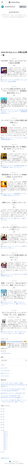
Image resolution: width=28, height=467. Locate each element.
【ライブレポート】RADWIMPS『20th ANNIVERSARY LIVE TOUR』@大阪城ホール (12, 396)
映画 (14, 287)
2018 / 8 (5, 438)
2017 (3, 452)
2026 (3, 409)
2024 (3, 414)
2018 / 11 (5, 433)
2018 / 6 (5, 441)
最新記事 (3, 380)
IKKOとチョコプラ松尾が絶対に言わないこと (14, 256)
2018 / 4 (5, 444)
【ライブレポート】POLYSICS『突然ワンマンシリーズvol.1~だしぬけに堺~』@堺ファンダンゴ (14, 400)
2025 (3, 411)
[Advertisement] (14, 35)
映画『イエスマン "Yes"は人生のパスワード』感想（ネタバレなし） (14, 284)
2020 (3, 425)
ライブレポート (12, 317)
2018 (3, 430)
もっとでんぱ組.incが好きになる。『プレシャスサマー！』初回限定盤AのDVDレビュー (14, 91)
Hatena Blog (12, 463)
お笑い (14, 125)
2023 (3, 417)
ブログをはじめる (5, 370)
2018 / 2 (5, 447)
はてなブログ (4, 368)
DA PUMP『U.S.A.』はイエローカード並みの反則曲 (14, 62)
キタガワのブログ (10, 6)
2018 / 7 (5, 439)
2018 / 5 (5, 443)
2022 (3, 419)
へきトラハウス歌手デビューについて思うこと (14, 228)
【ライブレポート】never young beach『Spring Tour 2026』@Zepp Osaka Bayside (13, 389)
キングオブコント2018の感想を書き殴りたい (14, 121)
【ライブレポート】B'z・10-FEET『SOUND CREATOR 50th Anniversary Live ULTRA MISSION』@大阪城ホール (14, 384)
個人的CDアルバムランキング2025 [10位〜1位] (13, 393)
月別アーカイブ (5, 405)
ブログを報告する (20, 463)
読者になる (23, 6)
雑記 (14, 151)
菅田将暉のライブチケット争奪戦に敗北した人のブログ (14, 176)
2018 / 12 (5, 431)
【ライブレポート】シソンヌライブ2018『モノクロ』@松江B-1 (14, 314)
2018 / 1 (5, 449)
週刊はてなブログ (5, 373)
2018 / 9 (5, 436)
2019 (3, 427)
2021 (3, 422)
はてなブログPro (5, 376)
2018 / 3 (5, 446)
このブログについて (6, 353)
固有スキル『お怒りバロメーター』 (14, 203)
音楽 (14, 65)
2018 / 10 (5, 435)
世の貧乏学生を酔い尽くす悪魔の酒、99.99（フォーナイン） (14, 148)
